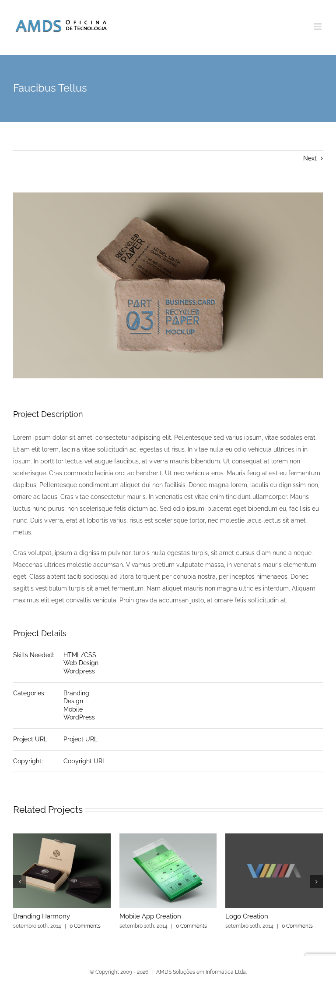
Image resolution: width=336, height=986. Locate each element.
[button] (19, 881)
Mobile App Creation (150, 916)
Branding (76, 693)
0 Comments (85, 926)
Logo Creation (246, 916)
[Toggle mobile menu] (318, 26)
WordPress (79, 717)
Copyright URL (84, 761)
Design (73, 701)
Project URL (80, 739)
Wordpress (79, 671)
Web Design (80, 662)
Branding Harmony (41, 916)
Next (310, 158)
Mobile (73, 709)
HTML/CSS (79, 655)
